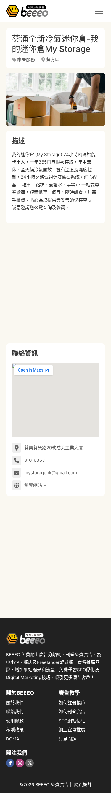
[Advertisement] (55, 283)
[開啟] (99, 11)
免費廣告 (59, 784)
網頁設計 (83, 784)
